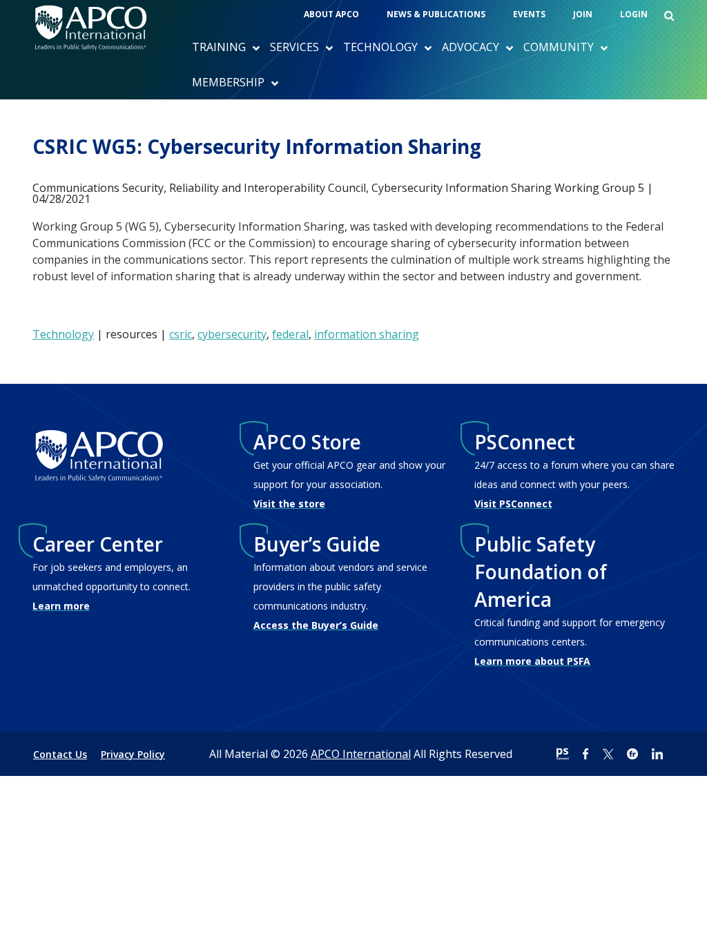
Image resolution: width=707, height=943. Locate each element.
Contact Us (60, 754)
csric (180, 334)
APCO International (361, 753)
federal (290, 334)
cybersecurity (232, 334)
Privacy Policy (133, 754)
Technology (63, 334)
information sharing (366, 334)
